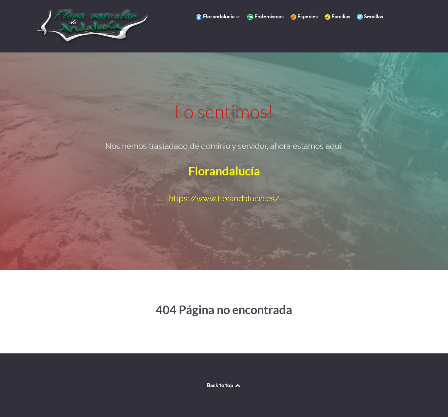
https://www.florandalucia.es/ (224, 198)
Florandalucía (224, 171)
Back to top (220, 385)
